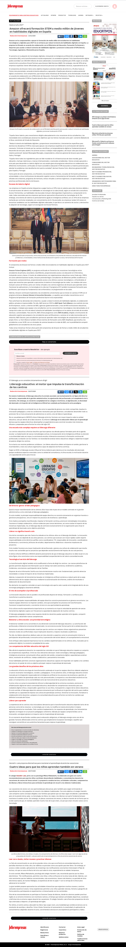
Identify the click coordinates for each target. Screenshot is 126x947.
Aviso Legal (29, 362)
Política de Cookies (80, 935)
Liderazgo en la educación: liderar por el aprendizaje (69, 420)
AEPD (45, 369)
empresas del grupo (48, 366)
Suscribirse (104, 106)
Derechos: (70, 366)
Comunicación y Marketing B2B (101, 199)
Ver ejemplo (45, 350)
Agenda (80, 15)
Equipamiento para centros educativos (23, 15)
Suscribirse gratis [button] (102, 6)
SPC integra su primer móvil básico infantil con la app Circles (104, 118)
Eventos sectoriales (98, 201)
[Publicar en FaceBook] (71, 36)
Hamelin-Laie (21, 776)
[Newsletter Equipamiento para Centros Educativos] (99, 82)
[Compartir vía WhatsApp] (85, 36)
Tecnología (72, 15)
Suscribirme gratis (70, 353)
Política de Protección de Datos (42, 362)
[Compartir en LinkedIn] (80, 36)
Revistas (99, 15)
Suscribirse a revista (44, 936)
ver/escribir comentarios (49, 754)
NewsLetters (44, 933)
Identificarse (44, 927)
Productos (62, 15)
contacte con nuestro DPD (62, 368)
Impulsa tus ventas (98, 197)
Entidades (89, 15)
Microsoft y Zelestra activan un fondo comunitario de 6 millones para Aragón (103, 143)
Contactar (62, 927)
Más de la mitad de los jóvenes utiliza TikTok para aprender (102, 134)
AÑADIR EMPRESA (103, 929)
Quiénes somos (63, 937)
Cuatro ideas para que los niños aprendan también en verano (102, 126)
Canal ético (62, 930)
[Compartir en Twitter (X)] (76, 36)
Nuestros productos (62, 933)
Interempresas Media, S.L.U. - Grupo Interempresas (66, 944)
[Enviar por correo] (66, 36)
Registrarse (44, 930)
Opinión (53, 15)
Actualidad (45, 15)
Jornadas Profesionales (99, 194)
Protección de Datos (82, 930)
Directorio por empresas (101, 186)
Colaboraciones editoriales (82, 939)
